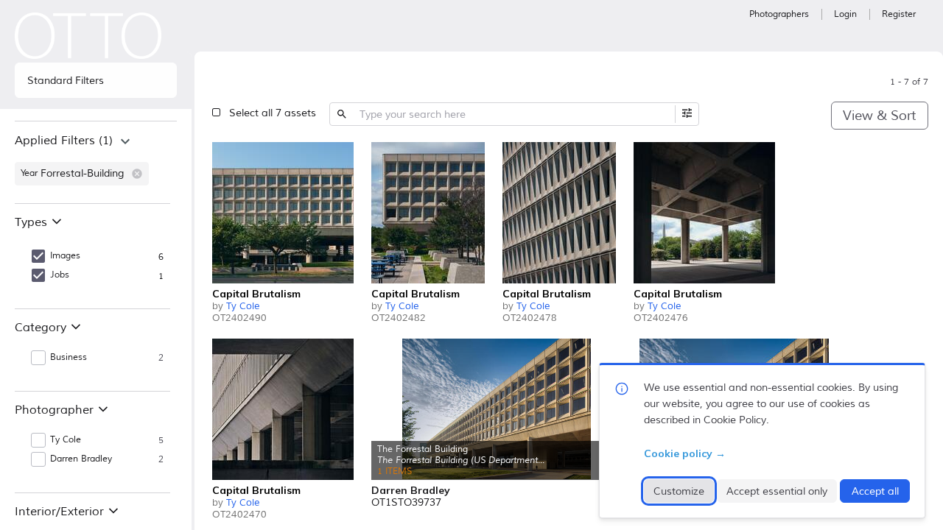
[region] (96, 162)
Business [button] (68, 357)
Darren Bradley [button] (81, 458)
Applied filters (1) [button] (64, 140)
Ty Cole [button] (65, 439)
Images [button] (65, 255)
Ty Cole (242, 306)
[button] (137, 174)
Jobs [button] (59, 274)
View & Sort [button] (879, 115)
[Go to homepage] (88, 36)
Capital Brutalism (256, 293)
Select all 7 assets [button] (272, 113)
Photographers (779, 14)
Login (845, 14)
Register (899, 14)
